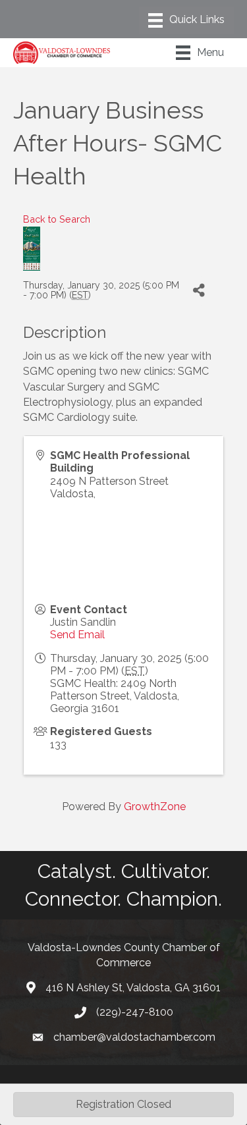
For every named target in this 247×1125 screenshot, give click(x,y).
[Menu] (186, 20)
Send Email (77, 634)
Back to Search (56, 219)
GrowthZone (155, 806)
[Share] (198, 291)
